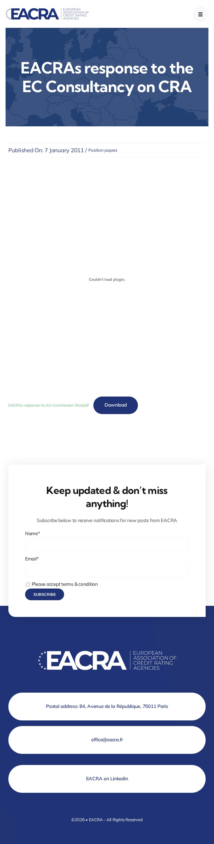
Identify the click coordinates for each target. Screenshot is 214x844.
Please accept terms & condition (64, 584)
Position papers (102, 150)
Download (115, 405)
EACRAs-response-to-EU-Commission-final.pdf (48, 405)
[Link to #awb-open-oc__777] (200, 14)
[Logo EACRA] (47, 7)
